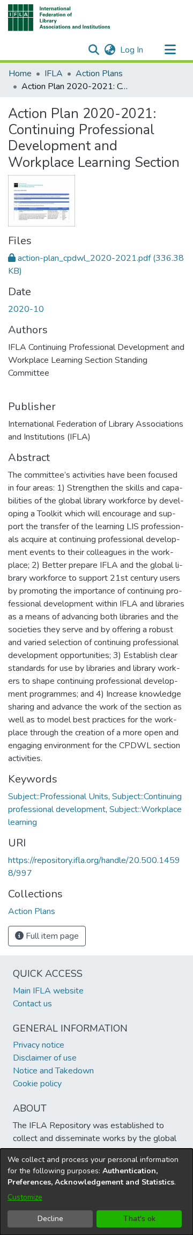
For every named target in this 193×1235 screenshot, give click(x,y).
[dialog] (96, 1192)
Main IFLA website (48, 991)
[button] (59, 17)
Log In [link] (132, 50)
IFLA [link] (53, 73)
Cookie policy (37, 1084)
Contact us (32, 1004)
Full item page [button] (51, 936)
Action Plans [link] (99, 73)
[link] (31, 911)
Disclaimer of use (45, 1058)
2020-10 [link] (26, 309)
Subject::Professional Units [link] (58, 796)
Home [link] (20, 73)
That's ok (139, 1219)
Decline (50, 1219)
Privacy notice (38, 1045)
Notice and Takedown (53, 1071)
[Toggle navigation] (170, 50)
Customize (25, 1197)
